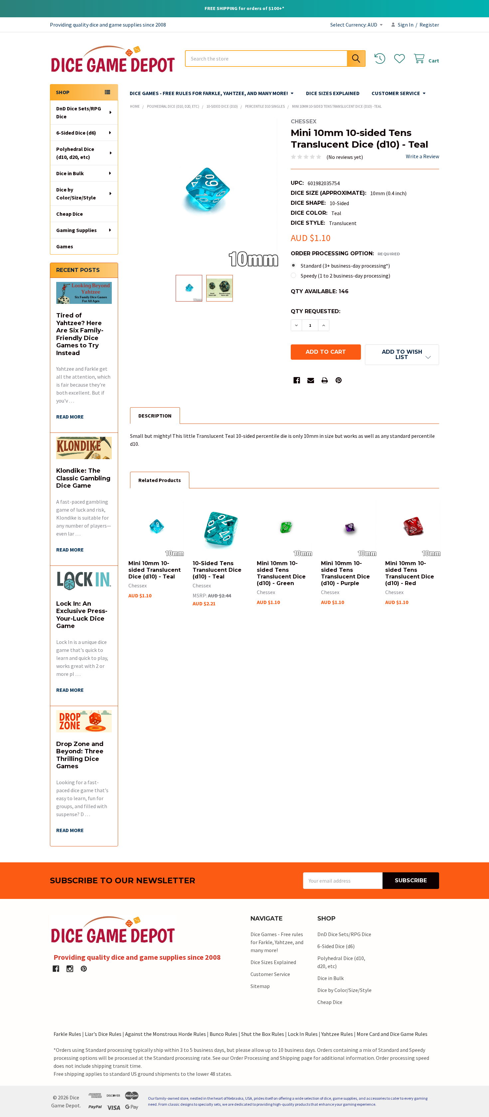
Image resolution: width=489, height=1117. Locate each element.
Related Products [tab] (159, 480)
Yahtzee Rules (337, 1034)
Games (64, 246)
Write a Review (422, 156)
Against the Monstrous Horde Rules (165, 1034)
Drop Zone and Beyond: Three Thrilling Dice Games (79, 755)
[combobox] (275, 58)
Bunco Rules (224, 1034)
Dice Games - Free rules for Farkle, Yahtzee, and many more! (209, 93)
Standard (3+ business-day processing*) (345, 265)
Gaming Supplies (76, 230)
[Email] (311, 380)
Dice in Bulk (70, 173)
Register (429, 24)
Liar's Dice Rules (103, 1034)
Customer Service (396, 93)
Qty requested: (315, 311)
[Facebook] (297, 380)
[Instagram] (70, 969)
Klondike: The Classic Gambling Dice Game (83, 478)
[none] (204, 192)
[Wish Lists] (401, 59)
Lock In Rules (303, 1034)
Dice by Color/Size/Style (76, 193)
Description (155, 415)
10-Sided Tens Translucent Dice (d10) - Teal (217, 570)
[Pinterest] (339, 380)
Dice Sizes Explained (333, 93)
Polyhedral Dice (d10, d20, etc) (75, 153)
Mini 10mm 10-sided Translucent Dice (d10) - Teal (154, 570)
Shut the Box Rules (262, 1034)
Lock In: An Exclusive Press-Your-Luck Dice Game (81, 615)
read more (70, 416)
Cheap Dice (69, 213)
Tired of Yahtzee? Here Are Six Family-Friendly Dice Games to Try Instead (79, 334)
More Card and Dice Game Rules (392, 1034)
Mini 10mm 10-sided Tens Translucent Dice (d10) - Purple (345, 573)
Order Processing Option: (345, 253)
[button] (402, 354)
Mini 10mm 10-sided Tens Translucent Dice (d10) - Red (409, 573)
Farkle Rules (67, 1034)
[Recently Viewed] (381, 59)
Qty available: (320, 291)
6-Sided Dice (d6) (76, 132)
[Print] (325, 380)
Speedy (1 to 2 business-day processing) (345, 275)
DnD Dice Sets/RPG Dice (78, 112)
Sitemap (260, 986)
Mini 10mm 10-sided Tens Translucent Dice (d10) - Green (281, 573)
